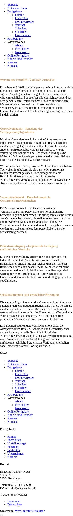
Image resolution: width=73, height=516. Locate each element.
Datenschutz (14, 504)
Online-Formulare (18, 55)
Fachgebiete (14, 11)
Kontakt (12, 65)
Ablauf (19, 45)
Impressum (13, 501)
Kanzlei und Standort (20, 58)
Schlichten (21, 31)
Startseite (12, 4)
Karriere (12, 62)
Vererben (20, 25)
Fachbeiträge (15, 38)
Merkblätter (22, 48)
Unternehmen (23, 35)
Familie (19, 14)
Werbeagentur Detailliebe (30, 510)
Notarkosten (22, 52)
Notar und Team (17, 8)
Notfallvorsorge (24, 21)
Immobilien (21, 18)
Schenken (21, 28)
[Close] (1, 515)
